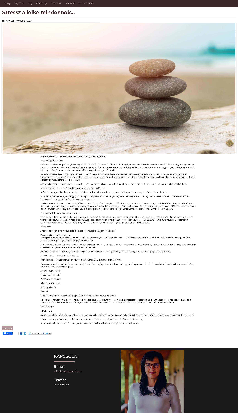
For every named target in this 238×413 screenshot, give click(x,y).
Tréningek (70, 3)
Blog (30, 3)
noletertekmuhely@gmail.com (67, 371)
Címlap (7, 3)
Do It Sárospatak (86, 3)
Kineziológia (41, 3)
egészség (7, 328)
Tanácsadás (56, 3)
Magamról (19, 3)
